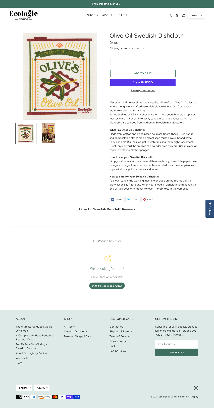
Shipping (114, 48)
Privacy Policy (118, 341)
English (23, 387)
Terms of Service (120, 336)
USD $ (41, 387)
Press (19, 363)
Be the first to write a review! (107, 285)
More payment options (143, 90)
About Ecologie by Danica (31, 353)
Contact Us (116, 326)
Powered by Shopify (188, 396)
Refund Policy (118, 350)
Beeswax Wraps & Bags (77, 336)
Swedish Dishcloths (75, 331)
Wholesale (22, 358)
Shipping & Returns (121, 331)
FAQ (112, 346)
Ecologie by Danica (168, 396)
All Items (69, 326)
